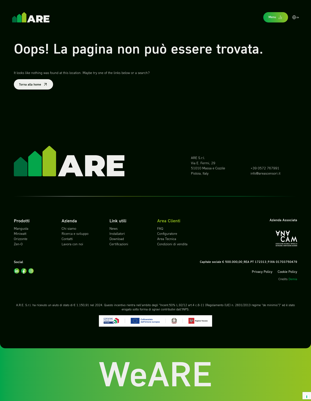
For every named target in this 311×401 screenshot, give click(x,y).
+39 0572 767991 (265, 168)
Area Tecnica (166, 239)
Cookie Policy (287, 272)
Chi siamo (69, 229)
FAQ (160, 229)
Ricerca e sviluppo (75, 234)
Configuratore (167, 234)
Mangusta (21, 229)
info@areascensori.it (265, 173)
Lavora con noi (72, 244)
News (113, 229)
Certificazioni (118, 244)
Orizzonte (20, 239)
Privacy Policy (262, 272)
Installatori (117, 234)
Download (116, 239)
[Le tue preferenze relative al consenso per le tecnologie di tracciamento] (306, 396)
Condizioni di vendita (172, 244)
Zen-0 (18, 244)
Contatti (67, 239)
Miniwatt (20, 234)
